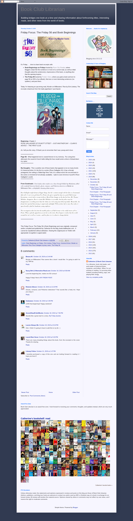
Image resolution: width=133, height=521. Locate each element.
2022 (90, 168)
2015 (90, 245)
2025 (90, 159)
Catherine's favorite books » (103, 485)
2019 (90, 176)
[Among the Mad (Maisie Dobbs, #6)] (76, 438)
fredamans (29, 301)
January (93, 233)
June (92, 219)
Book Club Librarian (43, 9)
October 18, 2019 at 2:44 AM (42, 256)
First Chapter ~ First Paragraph (100, 192)
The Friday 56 (56, 245)
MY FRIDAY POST (46, 277)
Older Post (76, 392)
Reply (28, 264)
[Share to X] (64, 241)
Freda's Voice (46, 77)
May (92, 221)
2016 (90, 242)
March (92, 227)
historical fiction (66, 243)
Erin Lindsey (48, 243)
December (94, 179)
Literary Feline (31, 351)
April (92, 224)
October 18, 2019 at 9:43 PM (48, 337)
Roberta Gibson (31, 287)
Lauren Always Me (32, 325)
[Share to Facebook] (66, 241)
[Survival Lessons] (63, 455)
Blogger (75, 507)
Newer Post (25, 392)
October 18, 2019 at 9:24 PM (48, 325)
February (93, 230)
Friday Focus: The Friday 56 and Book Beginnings (100, 188)
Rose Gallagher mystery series (41, 245)
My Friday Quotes (55, 316)
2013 (90, 250)
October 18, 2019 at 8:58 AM (60, 271)
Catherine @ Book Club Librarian (100, 261)
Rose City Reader (59, 67)
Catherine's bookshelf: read (35, 418)
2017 (90, 239)
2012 (90, 253)
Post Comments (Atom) (37, 396)
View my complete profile (94, 277)
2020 (90, 174)
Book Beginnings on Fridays (34, 243)
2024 (90, 162)
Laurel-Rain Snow (32, 337)
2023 (90, 165)
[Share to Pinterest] (68, 241)
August (92, 213)
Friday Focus (56, 243)
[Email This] (60, 241)
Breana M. (29, 256)
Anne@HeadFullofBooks (34, 313)
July (91, 216)
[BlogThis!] (62, 241)
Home (51, 392)
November (94, 182)
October (93, 185)
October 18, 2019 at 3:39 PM (43, 301)
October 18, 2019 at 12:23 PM (47, 287)
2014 (90, 248)
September (94, 210)
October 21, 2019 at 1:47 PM (46, 351)
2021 (90, 171)
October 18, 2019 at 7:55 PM (53, 313)
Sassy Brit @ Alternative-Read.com (38, 271)
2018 (90, 236)
